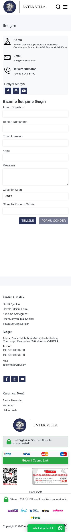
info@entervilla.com (24, 60)
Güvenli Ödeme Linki (35, 460)
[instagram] (14, 379)
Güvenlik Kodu (12, 189)
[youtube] (22, 379)
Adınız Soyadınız (14, 107)
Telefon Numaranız (15, 121)
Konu (6, 150)
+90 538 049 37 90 (24, 73)
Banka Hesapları (13, 400)
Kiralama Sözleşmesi (15, 313)
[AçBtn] (58, 7)
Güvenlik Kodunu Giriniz (18, 204)
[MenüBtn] (65, 7)
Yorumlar (8, 405)
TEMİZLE (27, 220)
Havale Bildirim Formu (16, 309)
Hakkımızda (10, 410)
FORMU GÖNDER (54, 220)
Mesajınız (9, 165)
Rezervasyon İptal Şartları (18, 318)
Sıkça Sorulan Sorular (16, 323)
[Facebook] (6, 379)
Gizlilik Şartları (11, 304)
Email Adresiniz (13, 136)
